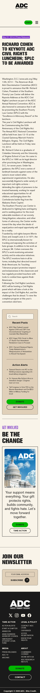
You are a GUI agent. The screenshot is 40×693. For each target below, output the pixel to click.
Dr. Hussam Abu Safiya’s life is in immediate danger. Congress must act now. (21, 380)
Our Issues (26, 630)
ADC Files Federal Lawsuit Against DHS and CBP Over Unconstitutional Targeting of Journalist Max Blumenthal (20, 330)
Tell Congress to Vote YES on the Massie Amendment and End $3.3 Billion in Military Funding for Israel (21, 390)
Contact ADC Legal (27, 627)
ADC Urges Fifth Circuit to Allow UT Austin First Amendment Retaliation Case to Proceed (21, 340)
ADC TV (5, 655)
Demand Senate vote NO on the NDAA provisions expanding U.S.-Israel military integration (21, 372)
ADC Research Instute (27, 661)
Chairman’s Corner (26, 653)
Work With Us (27, 657)
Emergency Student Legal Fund (9, 641)
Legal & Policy (29, 622)
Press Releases (9, 652)
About (24, 648)
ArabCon (6, 631)
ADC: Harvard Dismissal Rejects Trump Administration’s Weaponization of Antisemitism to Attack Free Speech (21, 350)
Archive (5, 658)
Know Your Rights (26, 639)
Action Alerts (8, 626)
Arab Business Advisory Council (10, 635)
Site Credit (31, 691)
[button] (20, 580)
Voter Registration (27, 634)
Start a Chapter (9, 628)
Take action (8, 622)
